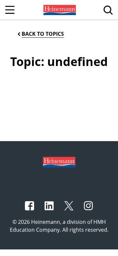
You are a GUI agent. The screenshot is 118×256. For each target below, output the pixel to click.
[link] (59, 9)
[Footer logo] (59, 161)
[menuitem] (59, 10)
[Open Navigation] (9, 9)
